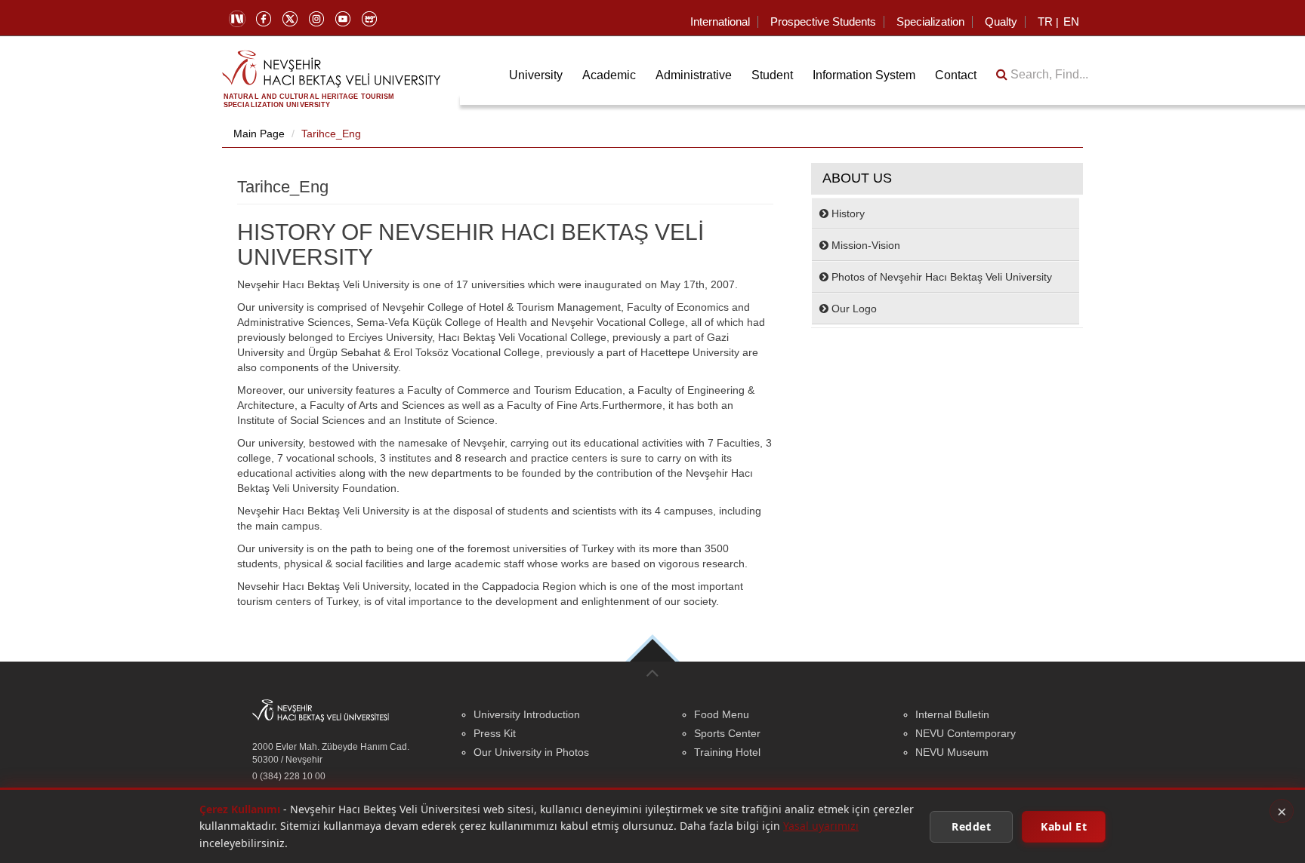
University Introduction (527, 714)
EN (1071, 21)
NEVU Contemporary (965, 733)
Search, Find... (1047, 74)
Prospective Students (823, 21)
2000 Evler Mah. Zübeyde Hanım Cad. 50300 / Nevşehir (330, 753)
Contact (955, 75)
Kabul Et (1064, 825)
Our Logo (852, 309)
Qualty (1001, 21)
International (720, 21)
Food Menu (721, 714)
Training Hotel (727, 752)
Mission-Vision (864, 245)
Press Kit (495, 733)
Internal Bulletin (952, 714)
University (536, 75)
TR (1045, 21)
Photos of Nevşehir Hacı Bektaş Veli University (940, 277)
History (846, 213)
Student (772, 75)
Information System (864, 75)
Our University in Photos (531, 752)
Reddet (971, 825)
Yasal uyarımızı (821, 825)
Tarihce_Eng (331, 133)
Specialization (930, 21)
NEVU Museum (952, 752)
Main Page (259, 133)
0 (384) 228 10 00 (288, 776)
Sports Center (727, 733)
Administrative (694, 75)
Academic (609, 75)
